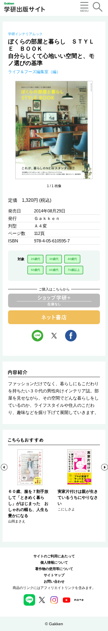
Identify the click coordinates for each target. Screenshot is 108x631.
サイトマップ (54, 575)
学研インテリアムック (25, 34)
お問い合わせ (54, 581)
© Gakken (54, 624)
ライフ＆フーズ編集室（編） (34, 71)
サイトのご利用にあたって (54, 556)
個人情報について (54, 562)
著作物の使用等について (54, 569)
